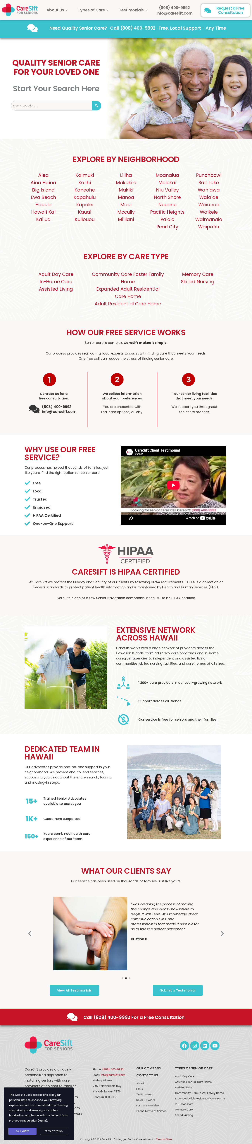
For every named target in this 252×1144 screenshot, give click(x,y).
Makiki (126, 190)
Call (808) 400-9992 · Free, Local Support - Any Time (168, 28)
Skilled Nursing (197, 281)
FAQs (139, 1089)
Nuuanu (167, 204)
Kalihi (84, 182)
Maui (126, 204)
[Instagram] (194, 1045)
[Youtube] (215, 1045)
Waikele (209, 212)
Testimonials (131, 10)
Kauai (84, 212)
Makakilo (126, 182)
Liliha (126, 175)
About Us (55, 10)
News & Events (145, 1100)
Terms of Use (164, 1139)
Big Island (43, 190)
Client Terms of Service (151, 1111)
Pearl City (167, 227)
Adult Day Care (55, 274)
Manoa (126, 197)
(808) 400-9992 (174, 7)
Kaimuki (84, 175)
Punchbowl (208, 175)
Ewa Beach (43, 197)
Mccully (126, 212)
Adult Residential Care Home (128, 304)
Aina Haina (43, 182)
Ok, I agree (22, 1131)
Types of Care (91, 10)
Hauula (43, 204)
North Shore (167, 197)
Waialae (208, 197)
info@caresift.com (174, 13)
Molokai (167, 182)
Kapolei (84, 204)
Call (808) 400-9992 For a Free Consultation (134, 1017)
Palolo (167, 219)
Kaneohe (85, 190)
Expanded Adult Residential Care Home (200, 1098)
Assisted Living (56, 289)
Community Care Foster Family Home (199, 1093)
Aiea (43, 175)
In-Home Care (56, 281)
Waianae (208, 204)
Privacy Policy (54, 1131)
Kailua (43, 219)
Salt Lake (209, 182)
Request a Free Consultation (230, 10)
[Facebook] (184, 1045)
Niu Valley (167, 190)
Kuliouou (85, 219)
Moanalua (167, 175)
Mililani (126, 219)
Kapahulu (85, 197)
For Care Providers (148, 1105)
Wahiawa (209, 190)
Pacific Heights (167, 212)
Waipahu (208, 227)
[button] (57, 10)
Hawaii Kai (43, 212)
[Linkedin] (204, 1045)
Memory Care (197, 274)
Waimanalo (208, 219)
